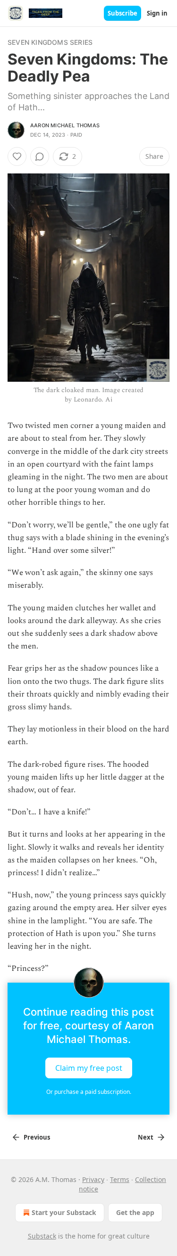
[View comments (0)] (39, 156)
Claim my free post (88, 1068)
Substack (42, 1235)
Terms (119, 1179)
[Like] (17, 156)
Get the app (135, 1212)
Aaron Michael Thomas (65, 125)
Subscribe (122, 13)
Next (145, 1137)
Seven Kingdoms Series (50, 42)
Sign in (157, 13)
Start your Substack (64, 1212)
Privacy (93, 1179)
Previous (37, 1137)
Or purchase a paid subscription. (88, 1092)
